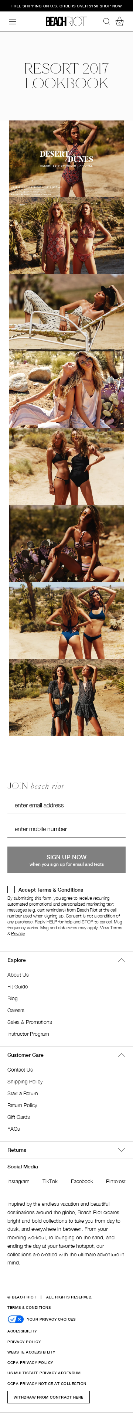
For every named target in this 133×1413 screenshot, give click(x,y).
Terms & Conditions (29, 1307)
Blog (12, 998)
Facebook (82, 1181)
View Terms (111, 927)
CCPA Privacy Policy (30, 1362)
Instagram (18, 1181)
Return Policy (22, 1105)
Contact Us (20, 1069)
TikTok (50, 1181)
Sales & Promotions (29, 1022)
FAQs (13, 1129)
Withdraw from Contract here (48, 1397)
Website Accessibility (31, 1352)
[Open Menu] (12, 21)
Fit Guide (17, 986)
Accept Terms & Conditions (50, 889)
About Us (18, 974)
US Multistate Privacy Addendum (44, 1373)
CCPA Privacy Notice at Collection (46, 1383)
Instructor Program (28, 1034)
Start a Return (22, 1093)
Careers (15, 1010)
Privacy (18, 933)
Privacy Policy (24, 1341)
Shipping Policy (24, 1081)
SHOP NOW (111, 6)
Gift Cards (18, 1117)
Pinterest (116, 1181)
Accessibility (22, 1331)
